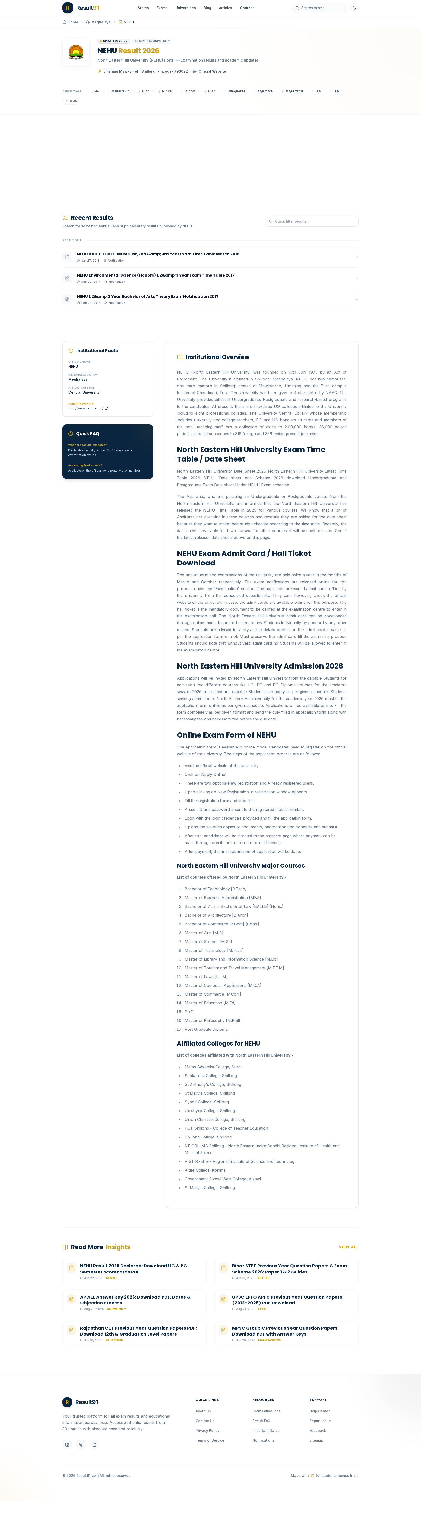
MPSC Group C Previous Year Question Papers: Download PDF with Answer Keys (285, 1331)
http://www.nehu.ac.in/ (86, 408)
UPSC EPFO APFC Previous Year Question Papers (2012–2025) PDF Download (287, 1300)
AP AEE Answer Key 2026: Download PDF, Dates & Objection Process (135, 1300)
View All (349, 1247)
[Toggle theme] (354, 7)
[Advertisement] (208, 156)
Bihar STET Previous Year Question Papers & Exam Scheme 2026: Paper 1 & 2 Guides (289, 1269)
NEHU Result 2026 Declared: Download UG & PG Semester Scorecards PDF (133, 1269)
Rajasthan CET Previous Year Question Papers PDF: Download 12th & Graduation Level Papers (138, 1331)
